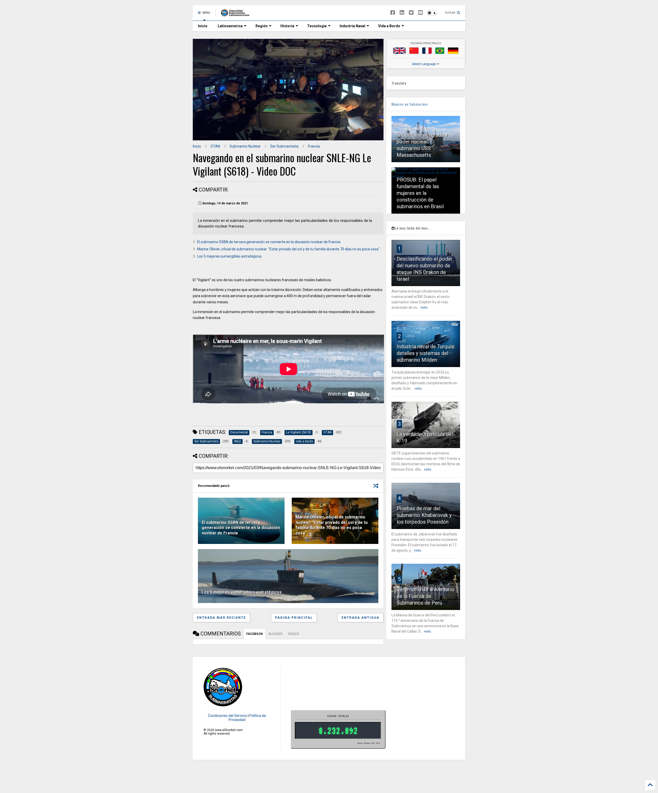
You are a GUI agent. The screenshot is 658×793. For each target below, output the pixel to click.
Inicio (202, 26)
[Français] (427, 50)
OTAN (215, 146)
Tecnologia (317, 26)
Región (261, 26)
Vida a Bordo (389, 26)
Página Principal (294, 617)
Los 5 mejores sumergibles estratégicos (229, 256)
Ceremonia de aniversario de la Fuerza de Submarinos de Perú (425, 596)
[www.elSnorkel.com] (237, 14)
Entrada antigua (360, 617)
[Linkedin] (402, 13)
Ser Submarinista (284, 146)
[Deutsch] (453, 50)
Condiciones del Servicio (227, 716)
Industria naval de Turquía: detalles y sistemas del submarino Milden (426, 353)
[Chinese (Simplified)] (414, 50)
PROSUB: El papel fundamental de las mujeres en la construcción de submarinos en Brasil (420, 193)
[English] (399, 50)
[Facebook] (392, 13)
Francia (314, 146)
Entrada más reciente (221, 617)
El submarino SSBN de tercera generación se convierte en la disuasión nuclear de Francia (268, 242)
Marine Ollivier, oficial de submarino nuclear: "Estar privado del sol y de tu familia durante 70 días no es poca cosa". (288, 249)
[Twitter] (411, 13)
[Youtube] (420, 13)
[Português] (439, 50)
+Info (423, 307)
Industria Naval (352, 26)
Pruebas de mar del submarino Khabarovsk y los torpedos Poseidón (424, 515)
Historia (287, 26)
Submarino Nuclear (245, 146)
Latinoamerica (230, 26)
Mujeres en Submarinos (409, 104)
